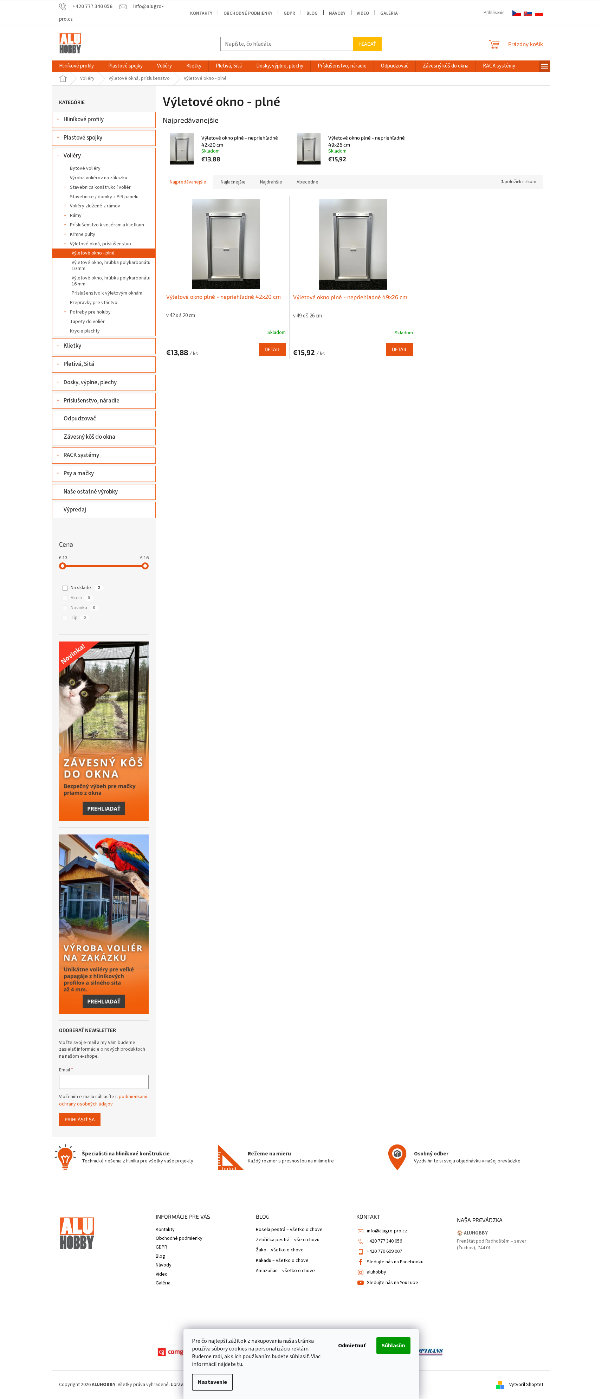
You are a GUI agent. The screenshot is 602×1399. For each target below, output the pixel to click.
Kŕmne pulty (82, 234)
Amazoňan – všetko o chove (285, 1271)
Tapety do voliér (87, 321)
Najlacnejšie (233, 182)
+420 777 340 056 (384, 1241)
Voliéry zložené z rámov (95, 205)
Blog (312, 13)
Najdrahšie (271, 182)
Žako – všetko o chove (280, 1250)
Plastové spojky (83, 138)
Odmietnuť (351, 1345)
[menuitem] (76, 66)
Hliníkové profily (84, 119)
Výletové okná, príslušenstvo (100, 243)
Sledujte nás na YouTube (392, 1282)
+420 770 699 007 (384, 1251)
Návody (337, 13)
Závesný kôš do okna (89, 437)
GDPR (289, 13)
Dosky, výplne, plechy (90, 382)
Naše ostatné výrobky (91, 492)
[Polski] (539, 13)
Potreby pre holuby (90, 312)
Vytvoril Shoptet (526, 1384)
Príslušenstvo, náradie (91, 401)
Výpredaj (75, 509)
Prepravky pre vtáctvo (93, 302)
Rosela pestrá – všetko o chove (289, 1229)
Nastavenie (212, 1382)
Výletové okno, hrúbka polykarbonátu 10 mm (111, 265)
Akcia (80, 597)
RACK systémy (81, 455)
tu (239, 1364)
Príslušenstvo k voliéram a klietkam (107, 224)
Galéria (389, 13)
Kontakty (201, 13)
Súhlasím (393, 1345)
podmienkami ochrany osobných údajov (103, 1100)
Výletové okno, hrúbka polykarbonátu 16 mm (111, 281)
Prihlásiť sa (80, 1119)
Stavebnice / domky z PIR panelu (104, 196)
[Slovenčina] (528, 13)
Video (363, 13)
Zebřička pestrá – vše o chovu (287, 1240)
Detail (272, 349)
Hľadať (367, 44)
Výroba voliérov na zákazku (98, 177)
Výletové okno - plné (93, 253)
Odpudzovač (80, 418)
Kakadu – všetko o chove (282, 1260)
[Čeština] (516, 13)
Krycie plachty (85, 331)
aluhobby (376, 1272)
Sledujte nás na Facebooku (395, 1261)
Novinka (83, 607)
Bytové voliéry (85, 168)
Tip (78, 617)
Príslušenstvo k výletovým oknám (107, 293)
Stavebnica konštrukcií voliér (100, 187)
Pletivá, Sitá (79, 364)
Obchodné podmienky (248, 13)
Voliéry (72, 155)
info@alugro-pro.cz (387, 1230)
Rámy (76, 215)
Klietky (72, 346)
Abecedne (307, 182)
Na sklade (85, 587)
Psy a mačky (79, 473)
